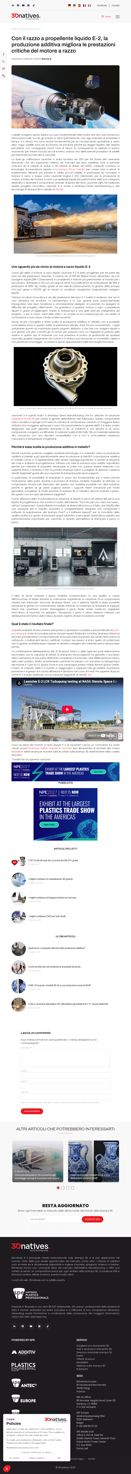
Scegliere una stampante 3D (93, 1345)
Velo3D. (59, 189)
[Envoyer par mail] (3, 68)
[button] (7, 1468)
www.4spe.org (38, 1316)
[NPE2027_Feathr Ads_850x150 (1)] (65, 771)
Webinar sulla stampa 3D (91, 1365)
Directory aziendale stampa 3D (94, 1352)
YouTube (66, 748)
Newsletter (17, 751)
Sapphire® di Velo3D (23, 418)
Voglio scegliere (37, 1458)
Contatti (115, 5)
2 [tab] (63, 1187)
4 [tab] (72, 1187)
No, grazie (14, 1458)
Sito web (24, 1092)
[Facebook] (3, 54)
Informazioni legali (75, 1459)
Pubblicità (102, 5)
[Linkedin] (3, 61)
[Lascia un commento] (3, 75)
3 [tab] (67, 1187)
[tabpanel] (38, 1161)
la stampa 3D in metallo (70, 169)
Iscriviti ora (92, 1219)
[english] (74, 5)
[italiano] (89, 5)
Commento (26, 1047)
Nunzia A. (47, 59)
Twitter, (44, 748)
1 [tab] (58, 1187)
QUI (90, 674)
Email (24, 1081)
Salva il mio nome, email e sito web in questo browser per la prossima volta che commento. (60, 1102)
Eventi (80, 1355)
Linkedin (53, 748)
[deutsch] (69, 5)
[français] (84, 5)
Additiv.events (57, 1280)
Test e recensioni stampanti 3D (94, 1349)
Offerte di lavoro (86, 1359)
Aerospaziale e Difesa (29, 29)
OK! (59, 1458)
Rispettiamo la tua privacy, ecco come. (22, 1448)
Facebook (33, 748)
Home (14, 29)
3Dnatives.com (37, 1280)
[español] (79, 5)
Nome (24, 1071)
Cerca (108, 16)
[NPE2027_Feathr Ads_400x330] (65, 814)
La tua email (37, 1219)
